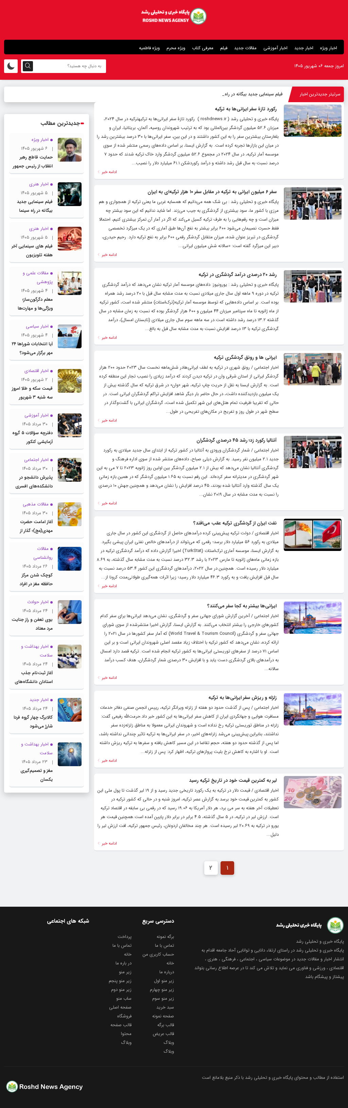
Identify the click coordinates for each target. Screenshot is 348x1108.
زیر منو (125, 972)
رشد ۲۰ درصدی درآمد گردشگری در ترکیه (237, 274)
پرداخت (125, 936)
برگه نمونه (165, 936)
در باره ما (124, 963)
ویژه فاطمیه (149, 48)
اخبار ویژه (328, 48)
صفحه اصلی (120, 1007)
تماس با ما (164, 945)
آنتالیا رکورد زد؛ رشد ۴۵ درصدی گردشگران (236, 440)
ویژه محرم (176, 48)
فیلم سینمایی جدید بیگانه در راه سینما (248, 94)
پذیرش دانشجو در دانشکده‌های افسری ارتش (34, 486)
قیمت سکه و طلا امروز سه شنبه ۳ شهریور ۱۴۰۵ (32, 397)
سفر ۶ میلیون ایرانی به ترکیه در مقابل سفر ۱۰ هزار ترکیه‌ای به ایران (212, 192)
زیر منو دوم (121, 989)
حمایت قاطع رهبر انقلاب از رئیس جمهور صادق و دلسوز (33, 166)
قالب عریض (163, 1033)
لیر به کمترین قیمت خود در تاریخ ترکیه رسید (233, 780)
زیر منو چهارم (162, 989)
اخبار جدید (303, 48)
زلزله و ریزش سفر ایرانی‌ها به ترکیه (242, 697)
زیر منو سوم (163, 998)
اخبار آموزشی (275, 48)
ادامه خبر (109, 172)
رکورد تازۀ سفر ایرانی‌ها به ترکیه (246, 109)
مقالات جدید (245, 48)
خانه (128, 954)
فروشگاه (124, 1016)
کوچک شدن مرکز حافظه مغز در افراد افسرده (36, 584)
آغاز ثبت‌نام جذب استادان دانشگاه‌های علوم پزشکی (34, 681)
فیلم (223, 48)
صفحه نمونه (163, 1016)
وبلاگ (168, 1042)
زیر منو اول (164, 980)
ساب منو (124, 998)
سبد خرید (165, 1007)
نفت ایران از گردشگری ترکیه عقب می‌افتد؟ (235, 523)
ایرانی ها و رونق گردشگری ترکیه (245, 357)
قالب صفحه (121, 1025)
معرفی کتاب (202, 48)
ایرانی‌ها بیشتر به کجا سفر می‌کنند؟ (242, 606)
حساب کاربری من (158, 954)
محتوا (126, 1033)
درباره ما (166, 972)
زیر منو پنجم (120, 980)
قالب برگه (165, 1025)
